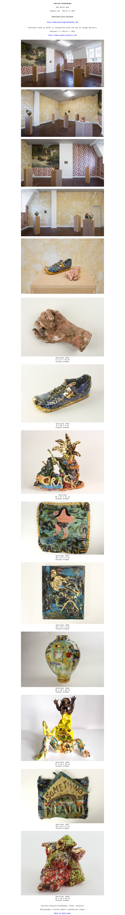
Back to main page (62, 913)
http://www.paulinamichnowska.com (62, 22)
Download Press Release (62, 17)
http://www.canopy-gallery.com (62, 35)
